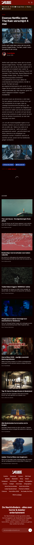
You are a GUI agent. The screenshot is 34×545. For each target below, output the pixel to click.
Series (3, 14)
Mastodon (15, 478)
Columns (4, 491)
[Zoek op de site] (29, 2)
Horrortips (19, 484)
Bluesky (7, 478)
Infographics (27, 484)
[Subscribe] (30, 530)
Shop (21, 478)
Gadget (11, 484)
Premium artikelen (24, 489)
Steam (27, 478)
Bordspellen (28, 481)
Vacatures (13, 476)
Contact (20, 476)
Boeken (21, 481)
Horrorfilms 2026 (14, 491)
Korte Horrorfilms (24, 486)
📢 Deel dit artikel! (8, 164)
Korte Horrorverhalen (11, 486)
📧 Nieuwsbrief (20, 164)
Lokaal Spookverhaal (11, 489)
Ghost (20, 495)
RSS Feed (28, 476)
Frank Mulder (11, 53)
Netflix (14, 169)
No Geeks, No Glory (26, 491)
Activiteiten (13, 481)
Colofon (5, 476)
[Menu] (31, 2)
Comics (5, 484)
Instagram (5, 481)
